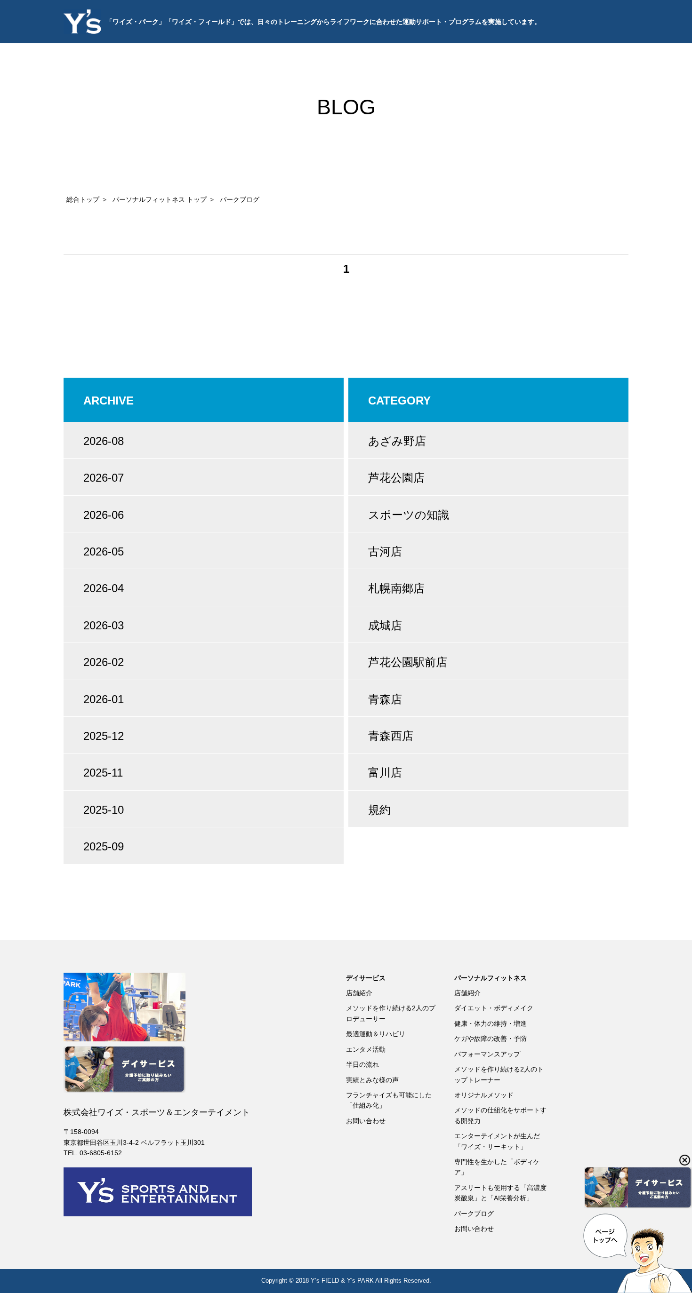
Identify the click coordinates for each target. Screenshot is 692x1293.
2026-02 (103, 662)
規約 (379, 809)
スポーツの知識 (408, 514)
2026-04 (103, 588)
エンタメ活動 (366, 1049)
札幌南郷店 (396, 588)
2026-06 (103, 514)
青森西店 (390, 736)
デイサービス (366, 978)
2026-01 (103, 699)
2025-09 (103, 846)
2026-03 (103, 625)
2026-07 (103, 477)
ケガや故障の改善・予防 (490, 1038)
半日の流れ (362, 1064)
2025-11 (103, 772)
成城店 (385, 625)
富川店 (385, 772)
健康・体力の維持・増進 (490, 1023)
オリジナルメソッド (484, 1095)
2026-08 (103, 441)
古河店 (385, 551)
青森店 (385, 699)
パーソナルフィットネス (490, 978)
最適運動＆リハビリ (375, 1034)
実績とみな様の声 (372, 1080)
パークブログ (474, 1213)
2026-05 (103, 551)
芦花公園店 (396, 477)
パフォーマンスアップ (487, 1054)
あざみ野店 (397, 441)
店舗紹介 (359, 993)
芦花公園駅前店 (407, 662)
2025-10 (103, 809)
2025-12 (103, 736)
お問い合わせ (366, 1121)
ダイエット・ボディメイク (493, 1008)
